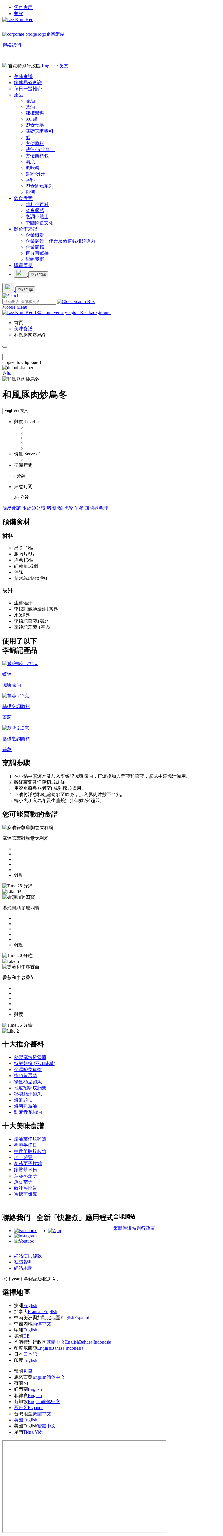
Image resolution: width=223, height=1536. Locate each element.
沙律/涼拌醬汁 (40, 149)
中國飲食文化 (39, 222)
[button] (10, 296)
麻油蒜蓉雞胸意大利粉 (25, 838)
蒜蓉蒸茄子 (25, 1175)
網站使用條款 (28, 1255)
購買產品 (23, 265)
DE (26, 1335)
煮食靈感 (35, 210)
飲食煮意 (23, 198)
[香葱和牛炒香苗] (20, 966)
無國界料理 (96, 508)
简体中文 (42, 1323)
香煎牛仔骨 (25, 1145)
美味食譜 (23, 76)
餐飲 (18, 13)
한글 (28, 1371)
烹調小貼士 (37, 216)
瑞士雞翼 (23, 1157)
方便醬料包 (37, 155)
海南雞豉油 (25, 1106)
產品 (18, 94)
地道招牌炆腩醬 (30, 1087)
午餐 (79, 508)
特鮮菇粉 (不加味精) (34, 1063)
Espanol (81, 1317)
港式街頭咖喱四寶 (20, 907)
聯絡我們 (11, 44)
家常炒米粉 (25, 1169)
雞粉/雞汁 (35, 174)
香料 (30, 180)
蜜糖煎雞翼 (25, 1194)
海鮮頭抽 (23, 1100)
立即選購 (38, 274)
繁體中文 (55, 1342)
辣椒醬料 (35, 113)
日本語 (30, 1354)
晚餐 (68, 508)
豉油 (30, 106)
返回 (7, 373)
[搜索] (10, 295)
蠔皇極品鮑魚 (28, 1081)
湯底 (30, 161)
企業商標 (35, 247)
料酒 (30, 192)
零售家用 (23, 7)
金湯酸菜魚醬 (28, 1069)
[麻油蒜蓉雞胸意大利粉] (27, 827)
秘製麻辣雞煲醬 (30, 1057)
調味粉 (32, 167)
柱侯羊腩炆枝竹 (30, 1151)
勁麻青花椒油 (28, 1112)
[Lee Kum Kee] (17, 19)
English (30, 1305)
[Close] (4, 347)
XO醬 (31, 119)
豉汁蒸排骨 (25, 1187)
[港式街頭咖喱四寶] (18, 897)
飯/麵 (57, 508)
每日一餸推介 (28, 88)
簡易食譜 (11, 508)
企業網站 (56, 34)
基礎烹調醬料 (39, 131)
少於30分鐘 (33, 508)
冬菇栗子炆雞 (28, 1163)
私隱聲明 (24, 1261)
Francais (35, 1311)
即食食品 (35, 125)
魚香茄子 (23, 1181)
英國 (18, 1419)
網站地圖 (24, 1268)
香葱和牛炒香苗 (18, 977)
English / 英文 (55, 65)
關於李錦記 (25, 228)
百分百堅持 (37, 253)
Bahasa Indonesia (95, 1342)
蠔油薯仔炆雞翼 (30, 1139)
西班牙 (21, 1407)
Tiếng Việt (32, 1431)
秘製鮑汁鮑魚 (28, 1093)
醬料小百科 (37, 204)
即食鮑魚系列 (39, 186)
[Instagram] (25, 1235)
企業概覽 (35, 234)
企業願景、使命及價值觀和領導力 (60, 241)
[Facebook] (25, 1230)
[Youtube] (24, 1241)
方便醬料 (35, 143)
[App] (54, 1230)
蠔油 (30, 100)
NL (26, 1383)
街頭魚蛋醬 (25, 1075)
